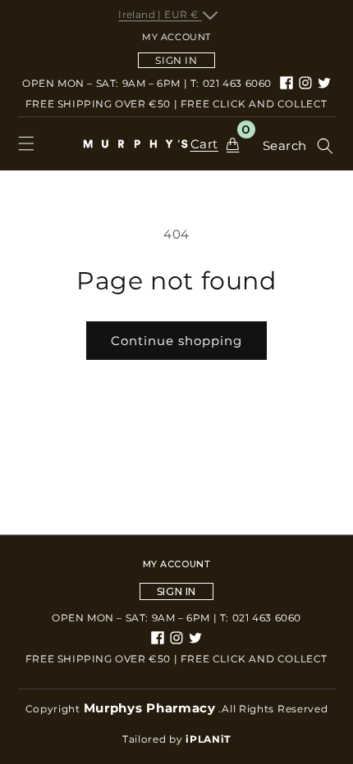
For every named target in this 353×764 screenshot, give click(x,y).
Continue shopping (176, 340)
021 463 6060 (237, 83)
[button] (26, 143)
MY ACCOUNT (177, 564)
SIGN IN (176, 60)
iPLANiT (208, 739)
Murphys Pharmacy (150, 708)
